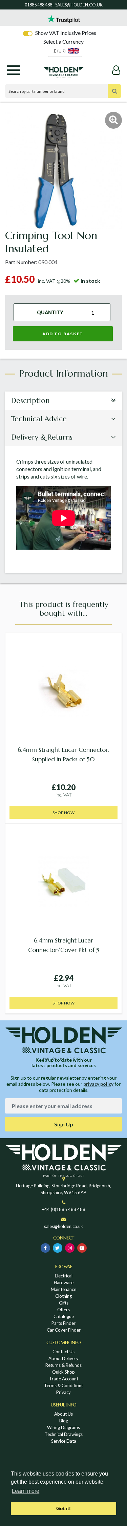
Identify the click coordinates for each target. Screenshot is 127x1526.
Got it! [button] (63, 1508)
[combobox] (65, 51)
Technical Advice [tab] (39, 419)
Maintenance (63, 1289)
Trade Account (63, 1378)
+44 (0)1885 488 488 (63, 1209)
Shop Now (63, 812)
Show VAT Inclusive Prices (65, 32)
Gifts (63, 1303)
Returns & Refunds (63, 1365)
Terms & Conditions (63, 1385)
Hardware (63, 1282)
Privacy (63, 1392)
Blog (63, 1420)
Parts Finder (63, 1323)
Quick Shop (63, 1372)
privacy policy (98, 1084)
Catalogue (64, 1316)
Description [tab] (30, 400)
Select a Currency (63, 41)
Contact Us (63, 1351)
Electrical (63, 1275)
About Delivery (63, 1358)
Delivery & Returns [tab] (41, 437)
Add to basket (62, 333)
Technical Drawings (64, 1434)
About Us (63, 1414)
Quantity (50, 312)
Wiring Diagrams (63, 1427)
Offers (63, 1309)
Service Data (63, 1441)
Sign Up (63, 1124)
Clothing (63, 1296)
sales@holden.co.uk (63, 1226)
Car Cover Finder (64, 1330)
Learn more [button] (25, 1491)
